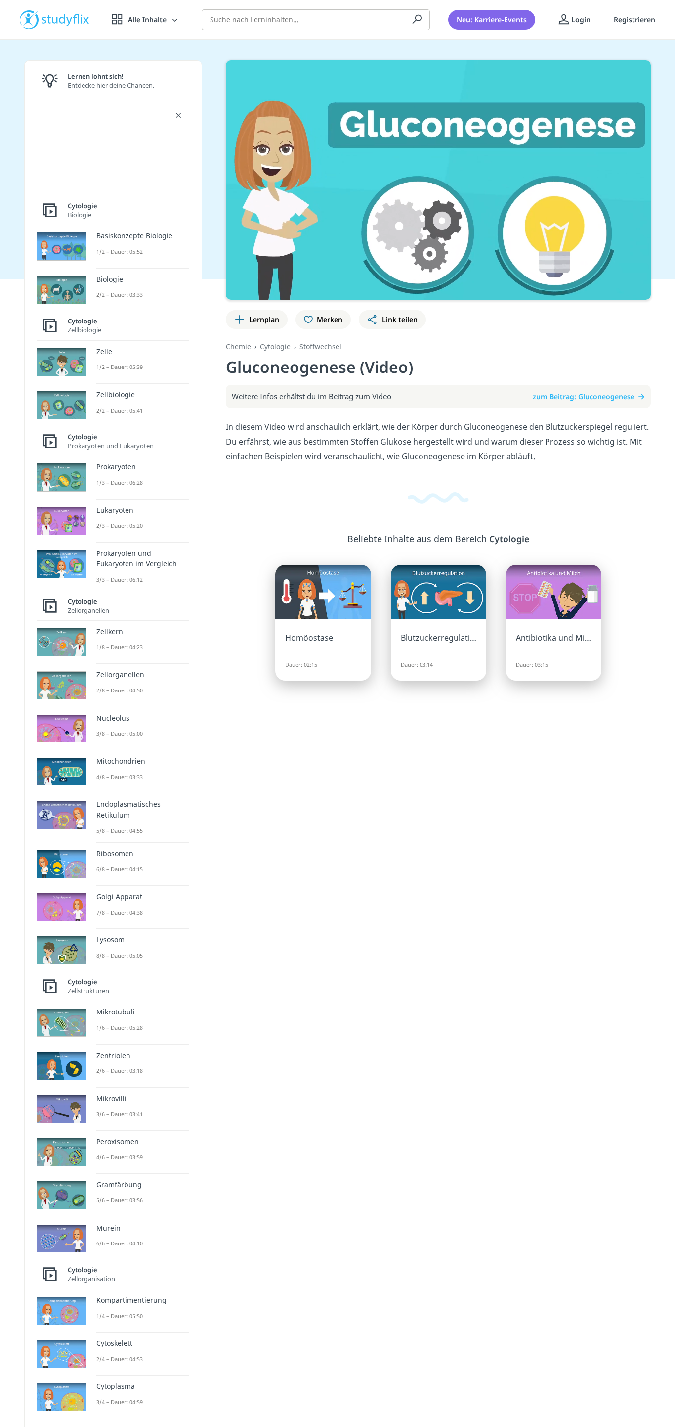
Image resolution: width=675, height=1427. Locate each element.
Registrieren (634, 19)
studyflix (65, 19)
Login (580, 19)
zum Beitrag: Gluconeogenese (583, 396)
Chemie (238, 346)
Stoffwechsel (320, 346)
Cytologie (275, 346)
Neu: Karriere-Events (492, 19)
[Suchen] (417, 19)
